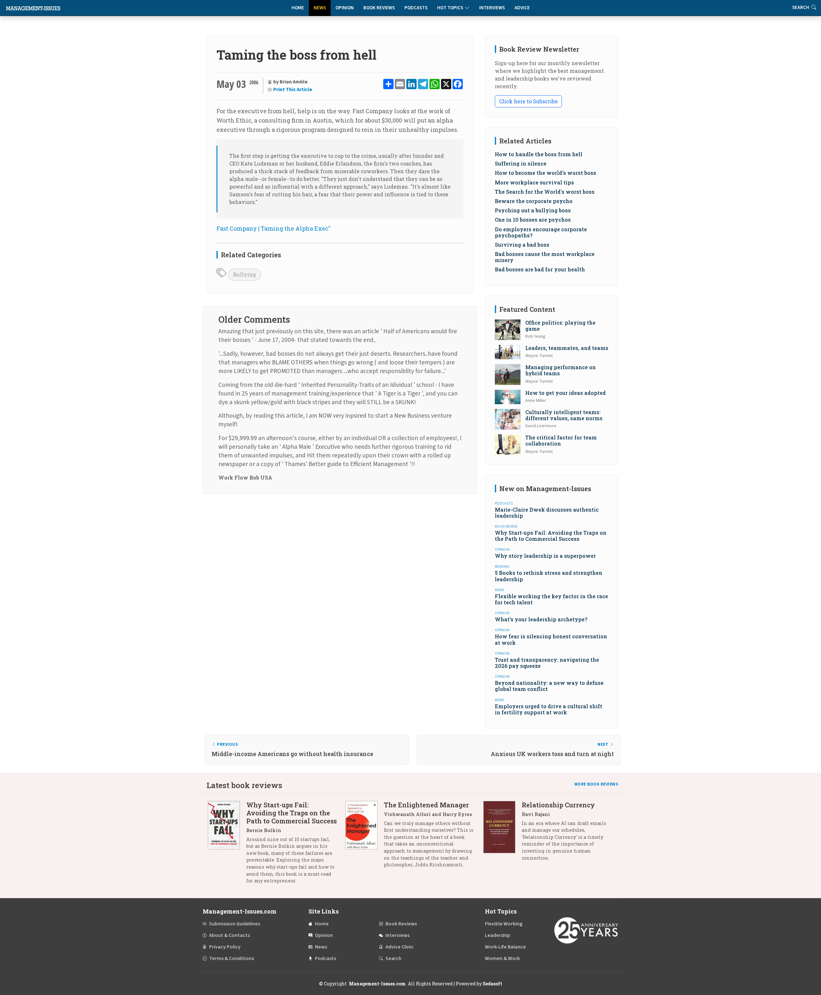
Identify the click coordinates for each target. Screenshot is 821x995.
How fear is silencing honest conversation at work (551, 639)
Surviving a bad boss (522, 244)
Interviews (492, 7)
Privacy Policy (225, 946)
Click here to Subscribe (528, 101)
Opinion (344, 7)
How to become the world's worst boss (545, 172)
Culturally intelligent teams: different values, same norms (564, 415)
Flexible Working (503, 923)
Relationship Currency (558, 805)
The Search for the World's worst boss (545, 191)
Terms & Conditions (231, 958)
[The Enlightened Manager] (364, 837)
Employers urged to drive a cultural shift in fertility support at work (548, 709)
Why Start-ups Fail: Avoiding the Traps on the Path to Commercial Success (550, 535)
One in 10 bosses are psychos (533, 219)
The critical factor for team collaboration (561, 440)
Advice (522, 7)
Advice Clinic (399, 946)
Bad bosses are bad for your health (540, 269)
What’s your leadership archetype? (541, 619)
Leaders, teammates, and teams (566, 347)
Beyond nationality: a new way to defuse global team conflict (549, 685)
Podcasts (415, 7)
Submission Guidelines (234, 923)
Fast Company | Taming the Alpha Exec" (273, 228)
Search (393, 958)
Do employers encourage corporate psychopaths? (541, 232)
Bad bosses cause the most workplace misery (545, 257)
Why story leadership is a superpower (545, 555)
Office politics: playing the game (560, 325)
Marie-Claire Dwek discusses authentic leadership (547, 512)
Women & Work (502, 958)
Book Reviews (379, 7)
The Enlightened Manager (426, 805)
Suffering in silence (520, 163)
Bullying (244, 274)
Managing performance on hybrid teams (560, 370)
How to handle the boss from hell (538, 154)
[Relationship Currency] (502, 834)
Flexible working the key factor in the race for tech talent (551, 599)
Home (298, 7)
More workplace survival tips (534, 182)
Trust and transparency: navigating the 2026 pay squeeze (547, 662)
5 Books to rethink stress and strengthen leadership (548, 575)
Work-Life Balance (505, 946)
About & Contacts (229, 935)
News (320, 7)
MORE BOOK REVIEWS (596, 784)
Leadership (497, 935)
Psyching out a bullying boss (533, 210)
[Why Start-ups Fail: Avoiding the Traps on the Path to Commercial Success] (227, 845)
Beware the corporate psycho (533, 201)
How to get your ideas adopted (565, 392)
